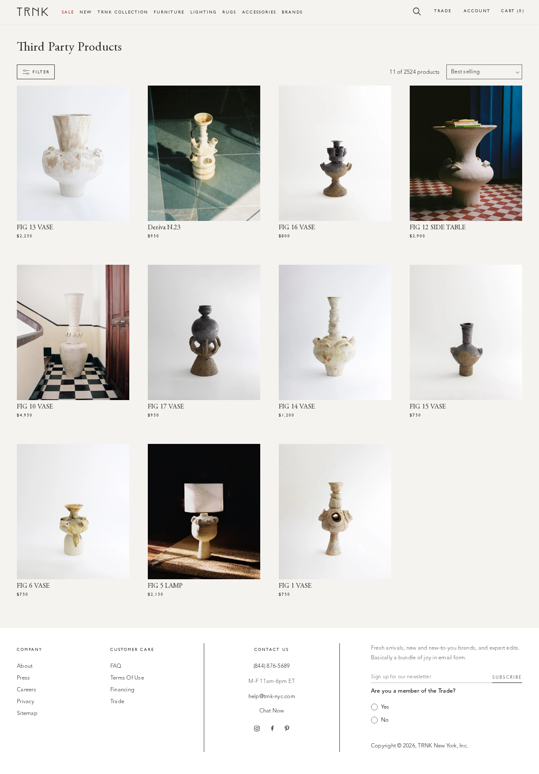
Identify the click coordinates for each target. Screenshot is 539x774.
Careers (26, 690)
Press (23, 678)
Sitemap (27, 713)
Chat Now (271, 711)
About (24, 666)
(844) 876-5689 (271, 666)
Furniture (169, 12)
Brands (292, 12)
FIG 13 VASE (35, 227)
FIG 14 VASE (297, 406)
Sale (68, 12)
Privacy (25, 701)
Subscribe (507, 677)
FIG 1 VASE (295, 586)
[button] (417, 11)
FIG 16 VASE (297, 227)
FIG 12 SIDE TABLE (438, 227)
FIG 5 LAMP (165, 586)
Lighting (203, 12)
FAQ (116, 666)
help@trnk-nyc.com (271, 696)
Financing (122, 690)
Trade (442, 10)
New (86, 12)
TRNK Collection (123, 12)
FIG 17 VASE (166, 406)
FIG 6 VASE (33, 586)
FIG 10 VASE (35, 406)
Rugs (229, 12)
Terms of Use (127, 678)
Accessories (259, 12)
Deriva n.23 (164, 227)
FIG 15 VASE (428, 406)
